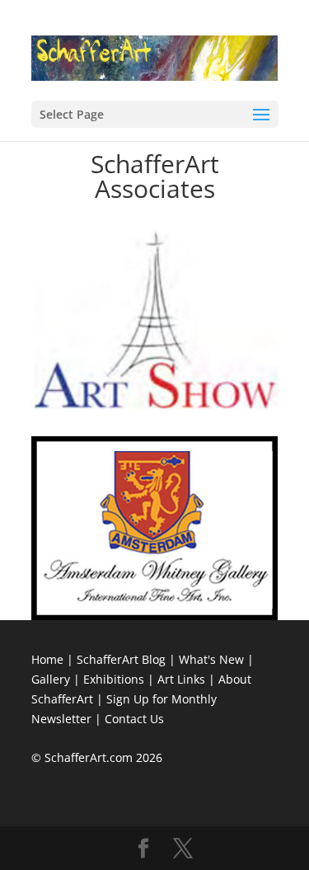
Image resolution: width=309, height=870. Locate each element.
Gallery (50, 679)
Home (47, 659)
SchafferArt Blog (121, 659)
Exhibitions (113, 679)
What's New (211, 659)
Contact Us (134, 719)
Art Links (181, 679)
